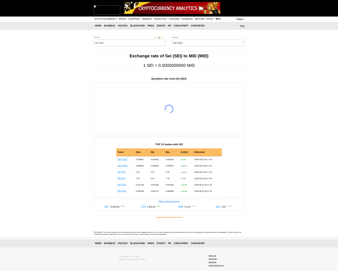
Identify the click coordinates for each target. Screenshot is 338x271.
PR (169, 26)
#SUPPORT (134, 19)
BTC (107, 206)
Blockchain (137, 26)
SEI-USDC (123, 166)
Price (150, 26)
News (98, 26)
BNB (181, 206)
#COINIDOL (187, 19)
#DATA (209, 19)
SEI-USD (122, 191)
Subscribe (213, 259)
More (218, 19)
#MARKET (147, 19)
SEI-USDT (123, 159)
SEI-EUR (122, 185)
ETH (143, 206)
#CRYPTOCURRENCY (105, 19)
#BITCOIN (200, 19)
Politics (123, 26)
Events (161, 26)
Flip (155, 37)
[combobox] (130, 43)
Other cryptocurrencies (169, 201)
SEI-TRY (122, 172)
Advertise (212, 262)
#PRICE (123, 19)
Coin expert (181, 26)
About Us (212, 255)
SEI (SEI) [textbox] (99, 43)
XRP (218, 206)
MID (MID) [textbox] (178, 43)
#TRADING (174, 19)
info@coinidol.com (216, 265)
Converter (198, 26)
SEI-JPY (122, 178)
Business (109, 26)
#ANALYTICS (160, 19)
